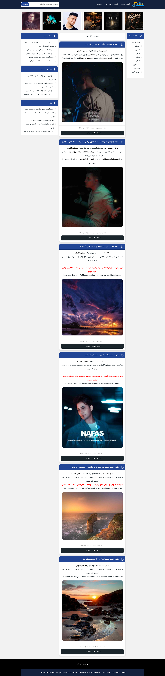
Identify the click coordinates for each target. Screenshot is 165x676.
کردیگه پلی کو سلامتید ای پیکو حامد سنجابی (38, 131)
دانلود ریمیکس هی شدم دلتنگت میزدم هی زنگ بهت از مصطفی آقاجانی (90, 141)
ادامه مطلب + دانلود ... (92, 133)
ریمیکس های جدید (97, 128)
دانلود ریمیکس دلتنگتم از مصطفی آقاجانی (102, 44)
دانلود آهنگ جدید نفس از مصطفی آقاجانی (102, 355)
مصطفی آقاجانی (92, 36)
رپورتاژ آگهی (136, 72)
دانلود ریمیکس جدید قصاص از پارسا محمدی (38, 94)
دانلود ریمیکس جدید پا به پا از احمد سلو (39, 83)
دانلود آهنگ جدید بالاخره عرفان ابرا (42, 61)
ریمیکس (99, 4)
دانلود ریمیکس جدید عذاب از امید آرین (40, 91)
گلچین (137, 50)
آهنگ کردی (136, 68)
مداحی (138, 53)
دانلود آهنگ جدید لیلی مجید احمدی (41, 57)
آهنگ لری (136, 65)
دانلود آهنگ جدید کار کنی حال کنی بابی (40, 50)
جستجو (25, 4)
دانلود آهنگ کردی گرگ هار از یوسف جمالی (39, 109)
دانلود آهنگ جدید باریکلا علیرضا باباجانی (40, 53)
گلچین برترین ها (112, 4)
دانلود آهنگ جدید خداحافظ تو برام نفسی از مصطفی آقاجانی (95, 467)
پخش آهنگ (81, 664)
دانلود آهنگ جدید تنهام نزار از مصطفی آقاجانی (100, 559)
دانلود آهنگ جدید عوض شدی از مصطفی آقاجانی (99, 246)
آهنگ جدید (125, 4)
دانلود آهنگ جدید (103, 253)
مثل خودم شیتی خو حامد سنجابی (42, 120)
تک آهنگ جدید (97, 341)
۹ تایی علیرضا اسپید (47, 87)
